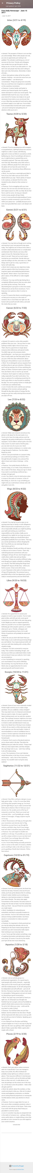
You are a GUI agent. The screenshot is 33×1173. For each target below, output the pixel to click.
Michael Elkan (21, 1169)
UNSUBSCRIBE (16, 1124)
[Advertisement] (16, 1148)
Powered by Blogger (17, 1166)
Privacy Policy (13, 3)
